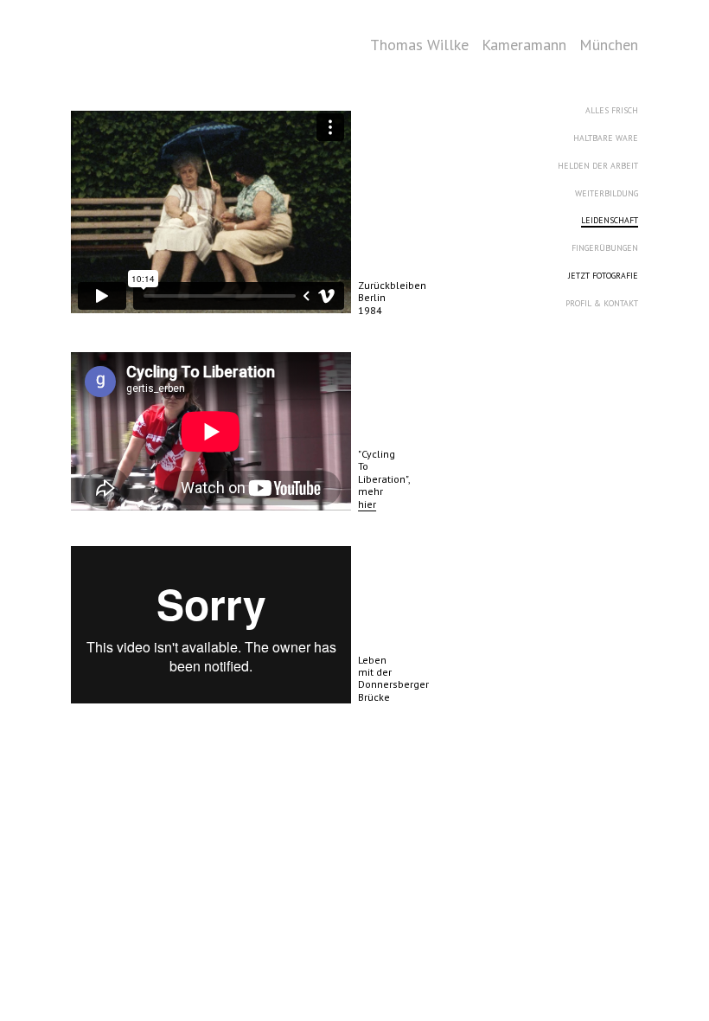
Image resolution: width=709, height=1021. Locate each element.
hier (367, 504)
